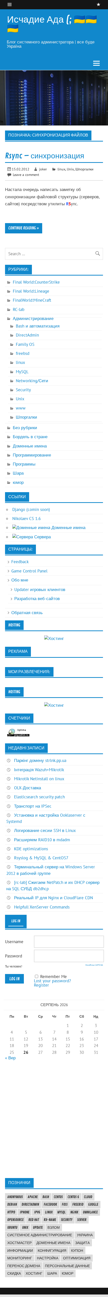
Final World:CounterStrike (36, 282)
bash (45, 1197)
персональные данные (67, 1266)
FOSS (65, 1204)
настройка (47, 1258)
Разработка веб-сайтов (37, 598)
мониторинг (19, 1258)
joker (43, 169)
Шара (18, 473)
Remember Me (53, 976)
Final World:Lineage (31, 291)
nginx (74, 1212)
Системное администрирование (39, 1235)
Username (14, 941)
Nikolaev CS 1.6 (26, 518)
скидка (14, 1273)
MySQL (22, 371)
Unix (70, 169)
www (21, 408)
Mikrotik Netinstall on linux (39, 779)
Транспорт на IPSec (32, 806)
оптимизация (76, 1258)
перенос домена (23, 1266)
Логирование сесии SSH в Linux (45, 830)
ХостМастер (19, 1243)
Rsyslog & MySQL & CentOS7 (41, 858)
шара (52, 1273)
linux (61, 169)
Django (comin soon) (31, 509)
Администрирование (33, 318)
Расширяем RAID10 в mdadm (42, 839)
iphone (24, 1212)
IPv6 (37, 1212)
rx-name (50, 1219)
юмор (18, 482)
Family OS (25, 344)
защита (82, 1243)
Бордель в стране (30, 436)
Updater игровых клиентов (39, 589)
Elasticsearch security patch (39, 797)
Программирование (32, 455)
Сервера (42, 537)
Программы (24, 464)
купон (77, 1250)
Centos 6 (73, 1197)
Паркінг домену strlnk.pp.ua (40, 760)
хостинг (34, 1273)
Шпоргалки (84, 169)
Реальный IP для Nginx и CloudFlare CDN (53, 897)
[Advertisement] (54, 1119)
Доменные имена (30, 446)
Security (23, 390)
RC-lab (18, 309)
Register (41, 985)
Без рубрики (25, 427)
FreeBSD (77, 1204)
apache (33, 1197)
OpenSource (15, 1219)
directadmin (30, 1204)
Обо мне (19, 580)
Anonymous (15, 1197)
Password (13, 956)
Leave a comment (26, 174)
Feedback (20, 561)
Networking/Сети (32, 380)
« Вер (10, 1058)
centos (58, 1197)
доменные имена (53, 1243)
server (81, 1219)
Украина (85, 1235)
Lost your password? (52, 981)
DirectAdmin (27, 335)
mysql (61, 1212)
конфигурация (52, 1250)
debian (12, 1204)
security (66, 1219)
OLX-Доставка (27, 788)
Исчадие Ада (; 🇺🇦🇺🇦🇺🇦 (52, 24)
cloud (88, 1197)
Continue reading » (23, 228)
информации (20, 1250)
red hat (33, 1219)
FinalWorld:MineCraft (32, 300)
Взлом (53, 1227)
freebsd (22, 353)
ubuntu (12, 1227)
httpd (11, 1212)
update (38, 1227)
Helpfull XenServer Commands (42, 907)
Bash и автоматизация (38, 326)
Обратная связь (27, 612)
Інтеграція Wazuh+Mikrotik (39, 769)
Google (93, 1204)
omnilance (90, 1212)
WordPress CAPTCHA (94, 965)
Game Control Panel (29, 571)
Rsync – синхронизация (44, 156)
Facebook (50, 1204)
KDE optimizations (31, 849)
